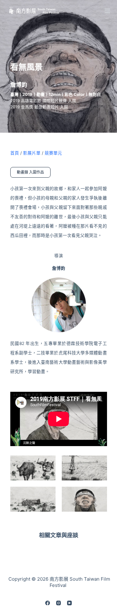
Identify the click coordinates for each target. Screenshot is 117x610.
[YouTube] (69, 603)
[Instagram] (58, 603)
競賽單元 (53, 152)
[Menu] (107, 11)
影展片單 (32, 152)
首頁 (14, 152)
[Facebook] (47, 603)
